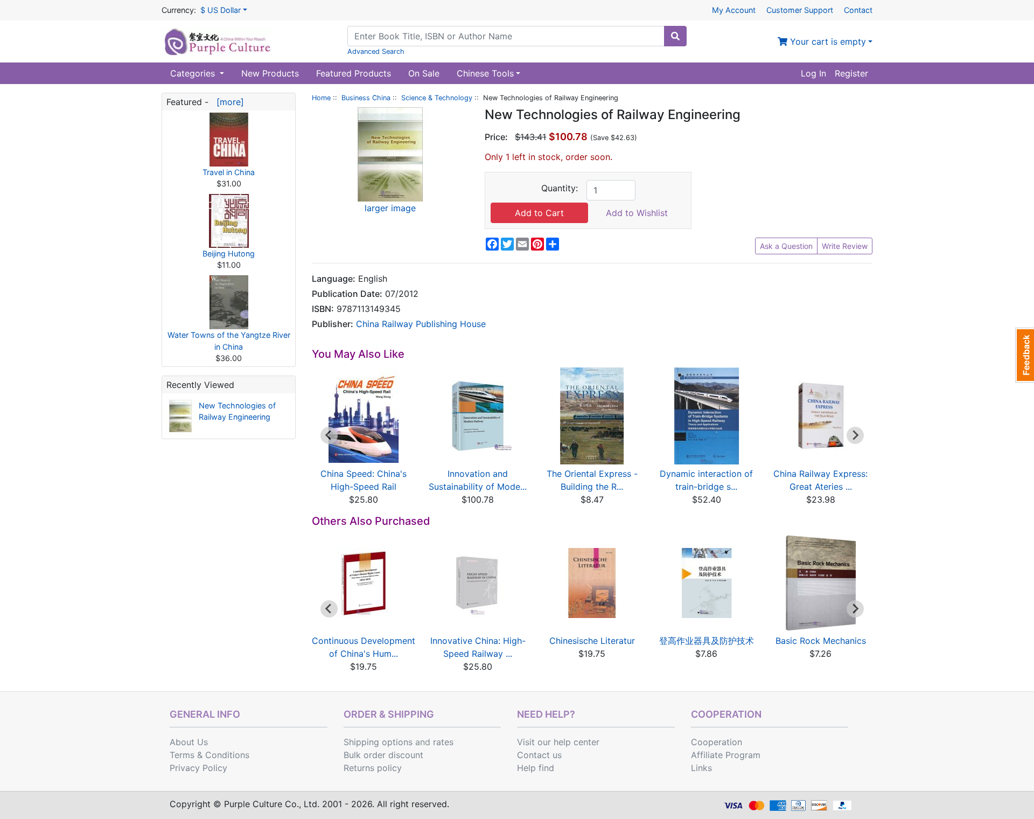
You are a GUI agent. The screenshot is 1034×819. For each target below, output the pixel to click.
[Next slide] (855, 435)
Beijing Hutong (228, 253)
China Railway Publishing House (421, 323)
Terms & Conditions (209, 754)
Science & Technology (436, 98)
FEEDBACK (1024, 355)
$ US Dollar (220, 10)
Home (321, 98)
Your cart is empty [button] (826, 41)
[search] (675, 36)
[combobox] (506, 36)
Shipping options (378, 742)
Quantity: (559, 188)
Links (701, 767)
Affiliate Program (725, 754)
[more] (227, 101)
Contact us (539, 754)
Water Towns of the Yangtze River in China (228, 340)
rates (443, 742)
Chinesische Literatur (592, 640)
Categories (194, 73)
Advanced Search (375, 51)
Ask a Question (786, 246)
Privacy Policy (198, 767)
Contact (858, 10)
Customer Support (799, 10)
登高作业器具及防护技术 (706, 640)
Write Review (845, 246)
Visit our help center (558, 742)
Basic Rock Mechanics (821, 640)
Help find (535, 767)
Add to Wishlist (637, 212)
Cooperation (716, 742)
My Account (734, 10)
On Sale (423, 73)
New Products (270, 73)
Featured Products (353, 73)
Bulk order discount (383, 754)
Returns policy (373, 767)
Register (851, 73)
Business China (365, 98)
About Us (189, 742)
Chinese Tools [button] (485, 73)
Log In (813, 73)
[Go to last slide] (329, 435)
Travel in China (228, 172)
